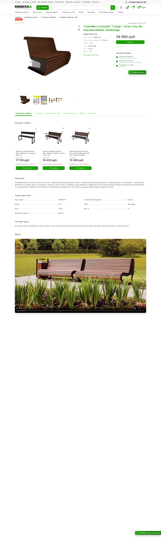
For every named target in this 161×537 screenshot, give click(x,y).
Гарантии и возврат (72, 2)
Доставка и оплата (29, 2)
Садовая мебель (52, 12)
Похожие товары (23, 113)
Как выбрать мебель (45, 2)
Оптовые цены (70, 113)
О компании (86, 2)
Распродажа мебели (106, 12)
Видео (82, 113)
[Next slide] (77, 57)
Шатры (81, 12)
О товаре (38, 113)
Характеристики (53, 113)
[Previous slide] (18, 57)
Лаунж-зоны (37, 12)
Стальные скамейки (48, 17)
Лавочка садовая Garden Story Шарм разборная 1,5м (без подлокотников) (79, 153)
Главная (18, 17)
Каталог (44, 7)
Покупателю (59, 2)
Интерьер (91, 12)
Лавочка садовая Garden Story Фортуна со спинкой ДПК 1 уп (25, 153)
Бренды (120, 12)
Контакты (95, 2)
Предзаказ (130, 42)
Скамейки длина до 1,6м (68, 17)
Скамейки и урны (68, 12)
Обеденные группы (22, 12)
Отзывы (18, 2)
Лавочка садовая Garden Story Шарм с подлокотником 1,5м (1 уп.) (54, 153)
